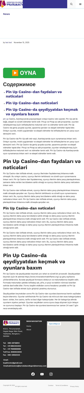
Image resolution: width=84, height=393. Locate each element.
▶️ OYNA (24, 72)
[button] (80, 4)
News (6, 14)
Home (28, 326)
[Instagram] (51, 374)
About (28, 330)
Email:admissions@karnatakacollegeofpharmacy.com (24, 366)
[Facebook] (32, 374)
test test (9, 42)
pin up (6, 119)
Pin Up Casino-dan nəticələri (32, 103)
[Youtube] (42, 374)
